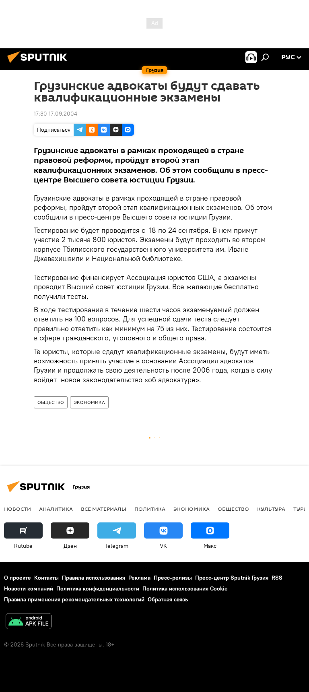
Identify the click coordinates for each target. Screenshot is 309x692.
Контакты (46, 577)
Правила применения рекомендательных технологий (74, 599)
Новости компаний (28, 588)
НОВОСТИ (17, 508)
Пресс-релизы (173, 577)
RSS (277, 577)
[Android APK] (28, 622)
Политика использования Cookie (185, 588)
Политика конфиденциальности (97, 588)
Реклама (139, 577)
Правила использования (93, 577)
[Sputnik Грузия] (39, 64)
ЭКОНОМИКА (89, 402)
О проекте (17, 577)
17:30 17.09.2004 (55, 113)
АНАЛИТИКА (56, 508)
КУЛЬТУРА (271, 508)
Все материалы (103, 508)
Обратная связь (168, 599)
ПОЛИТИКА (149, 508)
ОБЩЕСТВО (50, 402)
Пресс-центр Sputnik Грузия (231, 577)
